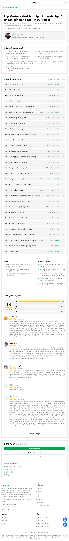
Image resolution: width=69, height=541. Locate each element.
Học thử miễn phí (35, 453)
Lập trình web (13, 7)
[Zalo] (65, 519)
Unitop (33, 2)
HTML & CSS (39, 488)
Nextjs (38, 497)
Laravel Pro (39, 502)
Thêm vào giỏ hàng (35, 448)
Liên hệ (3, 523)
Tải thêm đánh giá (34, 434)
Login (64, 3)
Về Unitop (4, 517)
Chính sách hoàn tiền (42, 526)
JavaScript (39, 491)
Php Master (39, 500)
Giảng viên (4, 520)
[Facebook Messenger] (65, 525)
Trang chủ (4, 7)
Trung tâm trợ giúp (42, 517)
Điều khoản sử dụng (42, 523)
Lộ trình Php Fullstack (42, 505)
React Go (38, 494)
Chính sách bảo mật (42, 520)
